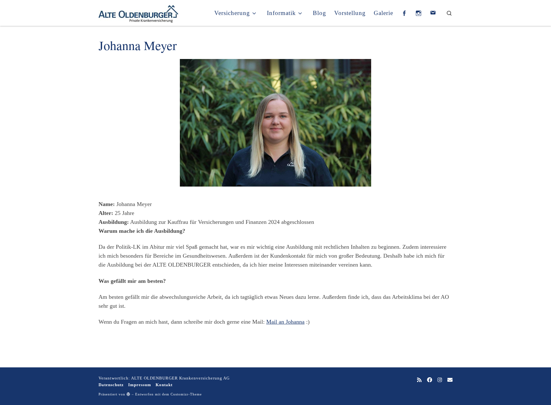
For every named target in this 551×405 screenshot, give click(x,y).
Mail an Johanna (285, 322)
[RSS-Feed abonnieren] (419, 380)
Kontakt (164, 384)
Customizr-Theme (186, 394)
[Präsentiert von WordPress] (128, 394)
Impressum (139, 384)
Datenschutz (111, 384)
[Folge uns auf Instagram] (439, 380)
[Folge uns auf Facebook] (429, 380)
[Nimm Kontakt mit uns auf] (449, 380)
